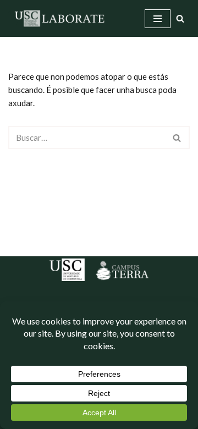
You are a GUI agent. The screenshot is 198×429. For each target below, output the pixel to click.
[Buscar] (180, 18)
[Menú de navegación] (157, 18)
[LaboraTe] (60, 18)
